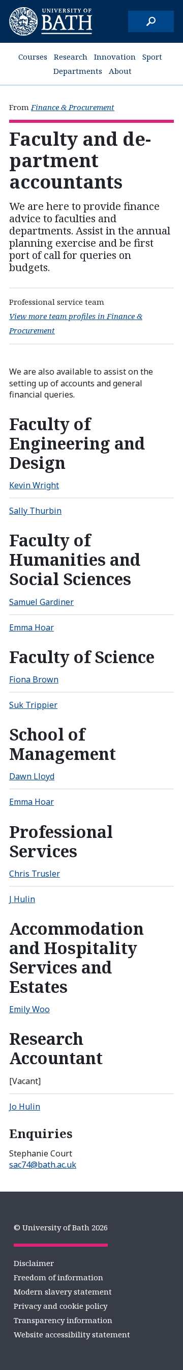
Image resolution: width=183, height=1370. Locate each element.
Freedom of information (58, 1277)
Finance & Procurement (72, 107)
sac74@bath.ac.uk (42, 1164)
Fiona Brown (33, 679)
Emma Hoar (31, 627)
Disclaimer (34, 1263)
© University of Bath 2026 (61, 1227)
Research (70, 56)
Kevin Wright (34, 485)
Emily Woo (29, 1009)
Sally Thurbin (35, 510)
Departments (77, 71)
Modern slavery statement (63, 1291)
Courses (32, 56)
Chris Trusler (34, 873)
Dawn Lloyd (31, 776)
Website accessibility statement (72, 1334)
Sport (152, 56)
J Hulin (22, 899)
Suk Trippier (33, 704)
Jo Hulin (24, 1106)
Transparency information (63, 1320)
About (120, 71)
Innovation (115, 56)
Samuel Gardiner (41, 602)
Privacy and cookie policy (60, 1306)
